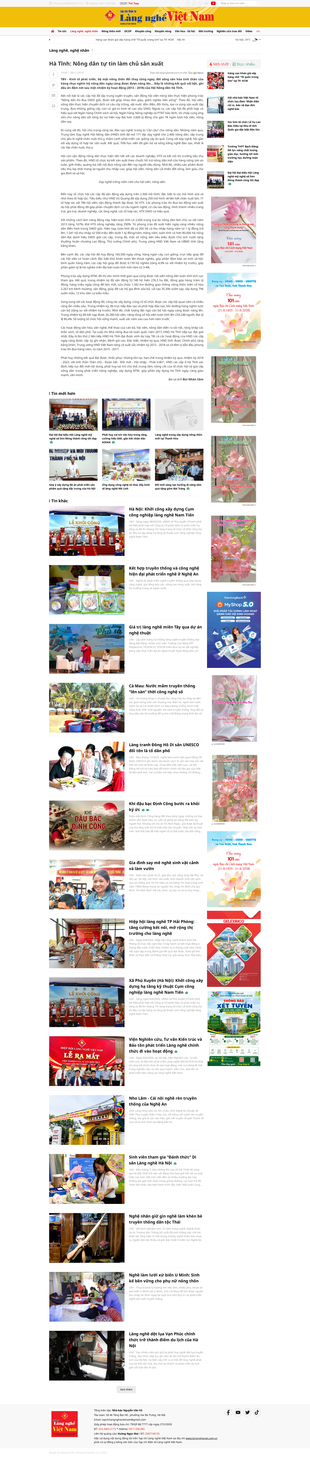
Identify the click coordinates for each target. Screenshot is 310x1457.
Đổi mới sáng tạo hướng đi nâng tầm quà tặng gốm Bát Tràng (178, 486)
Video (248, 31)
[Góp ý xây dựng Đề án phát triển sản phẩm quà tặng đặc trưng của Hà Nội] (73, 465)
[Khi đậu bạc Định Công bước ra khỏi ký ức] (87, 825)
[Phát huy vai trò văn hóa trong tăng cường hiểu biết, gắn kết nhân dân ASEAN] (126, 415)
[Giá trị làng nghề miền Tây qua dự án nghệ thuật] (87, 649)
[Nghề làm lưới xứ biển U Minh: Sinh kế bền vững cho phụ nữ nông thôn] (87, 1297)
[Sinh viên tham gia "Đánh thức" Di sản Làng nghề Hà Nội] (87, 1179)
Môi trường (206, 31)
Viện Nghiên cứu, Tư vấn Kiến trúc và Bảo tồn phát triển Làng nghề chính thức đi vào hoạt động (165, 1045)
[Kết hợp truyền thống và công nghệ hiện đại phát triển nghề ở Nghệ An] (87, 590)
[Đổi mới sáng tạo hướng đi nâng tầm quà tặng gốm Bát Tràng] (179, 465)
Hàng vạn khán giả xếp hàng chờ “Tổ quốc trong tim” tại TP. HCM (115, 39)
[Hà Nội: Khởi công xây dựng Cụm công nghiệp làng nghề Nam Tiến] (87, 531)
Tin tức (62, 31)
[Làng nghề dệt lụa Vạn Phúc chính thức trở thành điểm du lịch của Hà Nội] (87, 1356)
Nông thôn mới (111, 31)
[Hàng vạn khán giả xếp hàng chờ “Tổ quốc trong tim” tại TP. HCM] (215, 80)
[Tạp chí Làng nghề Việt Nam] (64, 1423)
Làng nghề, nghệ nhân (84, 31)
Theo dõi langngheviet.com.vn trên (168, 72)
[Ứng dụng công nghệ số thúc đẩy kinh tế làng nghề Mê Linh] (126, 465)
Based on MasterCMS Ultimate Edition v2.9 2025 (78, 1452)
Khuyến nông (163, 31)
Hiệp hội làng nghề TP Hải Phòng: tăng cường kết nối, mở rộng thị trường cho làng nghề (161, 927)
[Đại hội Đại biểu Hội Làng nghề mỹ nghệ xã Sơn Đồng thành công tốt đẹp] (73, 415)
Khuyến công (143, 31)
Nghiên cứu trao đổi (229, 31)
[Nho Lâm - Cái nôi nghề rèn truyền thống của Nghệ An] (87, 1120)
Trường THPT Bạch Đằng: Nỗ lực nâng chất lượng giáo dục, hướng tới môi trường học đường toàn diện (243, 154)
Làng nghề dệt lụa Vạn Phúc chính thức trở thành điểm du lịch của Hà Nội (163, 1339)
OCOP (127, 31)
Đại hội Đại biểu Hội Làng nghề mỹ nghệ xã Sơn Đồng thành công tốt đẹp (73, 436)
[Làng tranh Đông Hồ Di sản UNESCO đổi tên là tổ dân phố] (87, 766)
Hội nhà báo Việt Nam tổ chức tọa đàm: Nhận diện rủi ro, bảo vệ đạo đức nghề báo (243, 103)
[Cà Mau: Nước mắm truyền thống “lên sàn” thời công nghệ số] (87, 708)
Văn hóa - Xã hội (185, 31)
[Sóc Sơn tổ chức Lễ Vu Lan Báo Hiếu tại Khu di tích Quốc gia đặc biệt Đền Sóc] (215, 129)
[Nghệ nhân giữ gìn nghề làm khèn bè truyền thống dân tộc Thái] (87, 1238)
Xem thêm (126, 1389)
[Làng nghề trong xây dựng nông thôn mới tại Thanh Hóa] (179, 415)
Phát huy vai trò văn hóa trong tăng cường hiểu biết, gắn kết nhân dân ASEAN (124, 438)
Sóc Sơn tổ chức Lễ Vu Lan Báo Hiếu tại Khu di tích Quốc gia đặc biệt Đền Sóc (244, 125)
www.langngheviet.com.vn (201, 1438)
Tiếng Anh (213, 3)
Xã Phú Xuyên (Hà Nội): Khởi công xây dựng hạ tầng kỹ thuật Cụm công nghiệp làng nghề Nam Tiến (166, 986)
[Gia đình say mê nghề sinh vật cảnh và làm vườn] (87, 884)
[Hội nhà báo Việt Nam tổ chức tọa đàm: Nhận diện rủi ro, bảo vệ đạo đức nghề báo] (215, 104)
